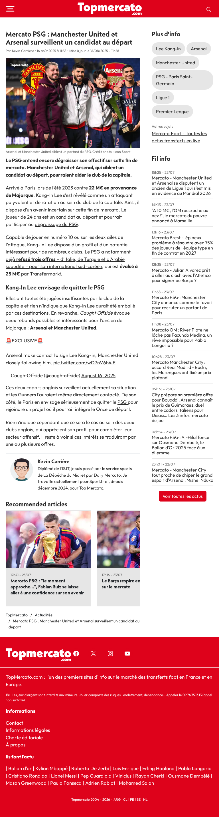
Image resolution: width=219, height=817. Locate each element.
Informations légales (28, 730)
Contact (14, 723)
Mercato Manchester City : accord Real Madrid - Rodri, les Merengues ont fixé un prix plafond (181, 369)
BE (139, 799)
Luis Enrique (126, 769)
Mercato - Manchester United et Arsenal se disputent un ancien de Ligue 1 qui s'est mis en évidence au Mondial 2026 (182, 185)
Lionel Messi (64, 776)
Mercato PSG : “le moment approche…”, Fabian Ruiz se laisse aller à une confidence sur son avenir (47, 587)
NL (145, 799)
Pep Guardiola (95, 776)
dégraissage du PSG (56, 224)
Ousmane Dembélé (189, 776)
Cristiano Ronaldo (27, 776)
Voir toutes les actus (183, 496)
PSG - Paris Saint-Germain (174, 80)
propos (17, 745)
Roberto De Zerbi (90, 769)
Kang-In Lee (82, 306)
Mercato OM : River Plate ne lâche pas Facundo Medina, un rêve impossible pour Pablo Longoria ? (182, 337)
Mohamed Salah (136, 783)
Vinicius (123, 776)
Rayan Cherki (149, 776)
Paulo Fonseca (66, 783)
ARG (117, 799)
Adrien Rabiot (100, 783)
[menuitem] (208, 9)
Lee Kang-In (168, 48)
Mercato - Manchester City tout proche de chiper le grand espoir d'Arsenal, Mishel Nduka (182, 475)
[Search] (208, 9)
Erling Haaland (158, 769)
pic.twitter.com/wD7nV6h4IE (84, 362)
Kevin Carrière (54, 461)
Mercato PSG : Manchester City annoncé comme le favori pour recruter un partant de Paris (182, 305)
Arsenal (199, 48)
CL (125, 799)
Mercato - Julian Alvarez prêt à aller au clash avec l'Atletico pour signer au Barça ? (181, 275)
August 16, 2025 (98, 375)
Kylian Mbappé (51, 769)
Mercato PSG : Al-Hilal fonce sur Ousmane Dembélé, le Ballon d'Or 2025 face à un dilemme (180, 445)
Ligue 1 (163, 97)
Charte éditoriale (24, 737)
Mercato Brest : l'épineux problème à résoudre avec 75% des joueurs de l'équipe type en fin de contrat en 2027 (182, 245)
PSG (122, 402)
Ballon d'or (20, 769)
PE (132, 799)
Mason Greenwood (27, 783)
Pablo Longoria (195, 769)
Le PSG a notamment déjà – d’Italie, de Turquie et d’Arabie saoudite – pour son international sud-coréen (68, 259)
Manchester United (175, 62)
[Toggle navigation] (10, 8)
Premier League (172, 111)
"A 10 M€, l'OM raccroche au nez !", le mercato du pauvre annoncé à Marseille (180, 215)
